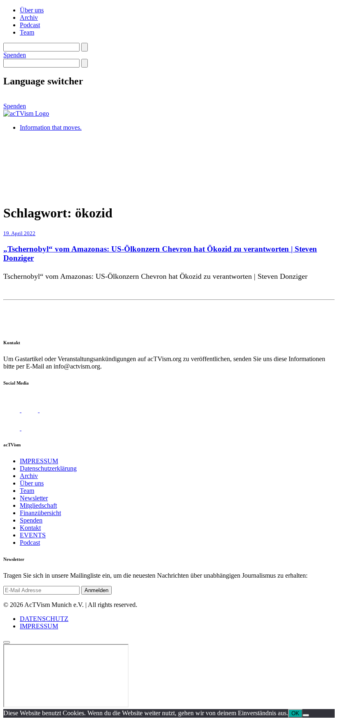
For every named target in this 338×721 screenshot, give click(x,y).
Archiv (29, 17)
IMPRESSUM (39, 460)
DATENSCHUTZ (44, 618)
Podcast (30, 24)
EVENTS (33, 535)
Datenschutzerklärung (48, 468)
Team (27, 32)
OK (295, 713)
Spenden (14, 54)
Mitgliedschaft (38, 505)
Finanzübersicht (40, 512)
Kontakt (30, 527)
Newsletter (34, 498)
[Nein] (306, 715)
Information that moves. (51, 127)
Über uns (32, 10)
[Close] (6, 642)
